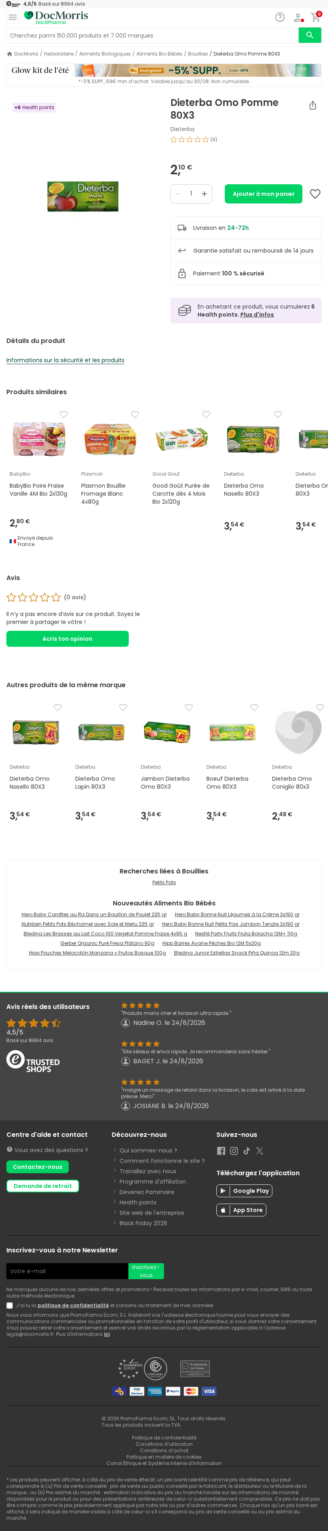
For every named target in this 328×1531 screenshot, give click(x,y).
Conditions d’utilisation (164, 1444)
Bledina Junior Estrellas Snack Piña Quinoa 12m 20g (237, 952)
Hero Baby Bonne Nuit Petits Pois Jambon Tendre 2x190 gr (231, 924)
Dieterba (182, 129)
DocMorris (26, 54)
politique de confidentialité (73, 1305)
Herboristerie (59, 54)
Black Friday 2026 (143, 1223)
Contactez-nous (37, 1167)
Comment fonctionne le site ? (162, 1161)
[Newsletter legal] (11, 1305)
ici (107, 1334)
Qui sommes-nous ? (148, 1150)
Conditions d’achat (164, 1450)
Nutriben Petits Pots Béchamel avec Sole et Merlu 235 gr (88, 924)
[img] (82, 197)
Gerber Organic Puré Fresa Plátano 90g (107, 943)
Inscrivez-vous (146, 1271)
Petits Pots (164, 882)
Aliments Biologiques (105, 54)
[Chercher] (310, 35)
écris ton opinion (67, 639)
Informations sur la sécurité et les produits (65, 360)
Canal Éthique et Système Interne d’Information (164, 1463)
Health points (138, 1202)
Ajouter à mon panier (264, 194)
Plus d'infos (257, 315)
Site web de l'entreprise (152, 1213)
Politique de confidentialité (164, 1437)
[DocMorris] (56, 17)
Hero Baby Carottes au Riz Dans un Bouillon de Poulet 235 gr (94, 914)
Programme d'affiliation (153, 1182)
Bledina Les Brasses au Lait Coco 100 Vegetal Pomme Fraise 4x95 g (105, 933)
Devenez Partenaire (147, 1192)
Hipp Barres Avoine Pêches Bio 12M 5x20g (211, 943)
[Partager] (313, 105)
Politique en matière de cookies (164, 1456)
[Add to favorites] (315, 193)
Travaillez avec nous (148, 1171)
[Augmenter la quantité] (204, 194)
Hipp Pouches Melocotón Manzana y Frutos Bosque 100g (97, 952)
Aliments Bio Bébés (159, 54)
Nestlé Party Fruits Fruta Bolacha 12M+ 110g (246, 933)
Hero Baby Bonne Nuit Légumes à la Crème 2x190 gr (237, 914)
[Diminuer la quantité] (178, 194)
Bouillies (198, 54)
